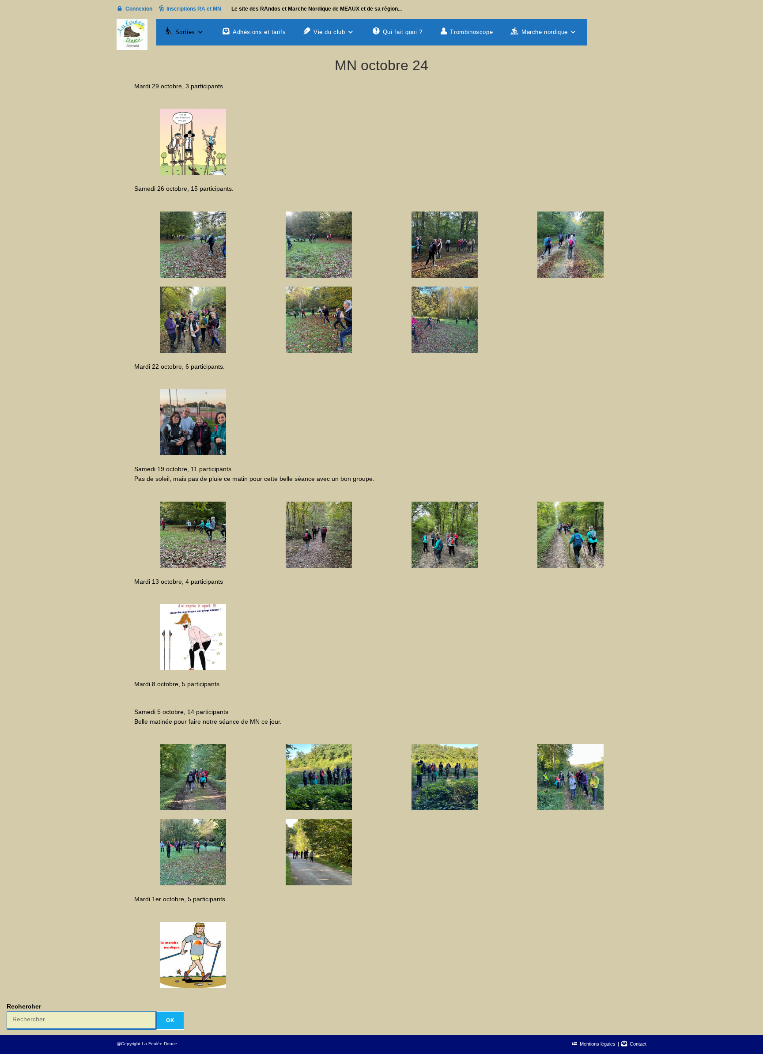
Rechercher (24, 1006)
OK (170, 1020)
